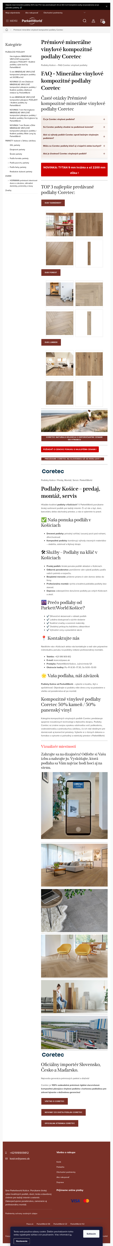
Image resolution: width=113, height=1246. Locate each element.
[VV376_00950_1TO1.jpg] (89, 251)
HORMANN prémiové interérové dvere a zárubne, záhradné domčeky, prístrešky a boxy (23, 183)
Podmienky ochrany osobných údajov (21, 1213)
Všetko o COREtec (54, 1101)
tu (71, 1234)
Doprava (60, 1182)
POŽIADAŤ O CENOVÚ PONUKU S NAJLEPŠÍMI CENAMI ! (70, 449)
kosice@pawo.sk (20, 1158)
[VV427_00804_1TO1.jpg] (89, 390)
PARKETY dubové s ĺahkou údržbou (20, 140)
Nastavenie (21, 1241)
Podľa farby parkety (18, 167)
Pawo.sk (29, 1224)
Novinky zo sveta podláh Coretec (63, 1112)
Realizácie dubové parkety (21, 171)
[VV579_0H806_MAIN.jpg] (89, 292)
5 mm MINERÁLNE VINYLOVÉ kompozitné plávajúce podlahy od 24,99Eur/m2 (23, 74)
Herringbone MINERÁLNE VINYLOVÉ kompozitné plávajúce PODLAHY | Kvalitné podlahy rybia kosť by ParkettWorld (22, 62)
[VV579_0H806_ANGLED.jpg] (59, 320)
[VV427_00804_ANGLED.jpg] (59, 390)
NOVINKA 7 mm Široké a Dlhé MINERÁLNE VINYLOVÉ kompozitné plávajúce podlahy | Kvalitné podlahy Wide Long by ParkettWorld (23, 131)
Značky (8, 190)
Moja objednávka (13, 12)
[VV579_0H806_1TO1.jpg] (89, 320)
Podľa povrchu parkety (19, 162)
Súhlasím (91, 1233)
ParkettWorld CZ (60, 1224)
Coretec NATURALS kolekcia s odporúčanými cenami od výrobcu (74, 438)
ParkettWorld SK (43, 1224)
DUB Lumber (51, 342)
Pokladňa (60, 1167)
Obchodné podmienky (53, 12)
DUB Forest (51, 272)
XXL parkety (15, 145)
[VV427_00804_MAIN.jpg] (89, 361)
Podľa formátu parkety (19, 158)
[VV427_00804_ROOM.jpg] (59, 361)
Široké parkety (16, 154)
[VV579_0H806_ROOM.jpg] (59, 292)
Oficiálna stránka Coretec (60, 1123)
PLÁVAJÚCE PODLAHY (15, 51)
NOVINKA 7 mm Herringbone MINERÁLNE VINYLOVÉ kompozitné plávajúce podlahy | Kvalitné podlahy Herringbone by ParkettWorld (24, 115)
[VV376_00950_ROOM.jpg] (59, 222)
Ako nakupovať (31, 12)
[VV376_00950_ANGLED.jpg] (59, 251)
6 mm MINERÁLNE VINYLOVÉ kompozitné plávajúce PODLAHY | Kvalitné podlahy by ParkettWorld (24, 101)
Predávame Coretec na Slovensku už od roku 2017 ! (73, 458)
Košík (59, 1162)
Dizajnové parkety (17, 149)
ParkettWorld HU (77, 1224)
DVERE (8, 176)
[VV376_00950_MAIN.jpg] (89, 222)
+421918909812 (19, 1153)
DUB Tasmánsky (53, 203)
